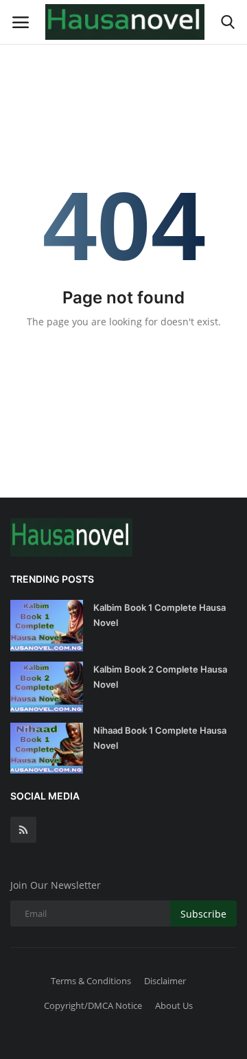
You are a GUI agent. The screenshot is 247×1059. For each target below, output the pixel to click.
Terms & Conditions (91, 981)
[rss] (23, 830)
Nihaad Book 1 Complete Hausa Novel (159, 738)
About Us (174, 1005)
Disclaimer (165, 981)
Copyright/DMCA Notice (93, 1005)
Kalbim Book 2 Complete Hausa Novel (160, 677)
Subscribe (203, 913)
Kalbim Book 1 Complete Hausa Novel (159, 615)
